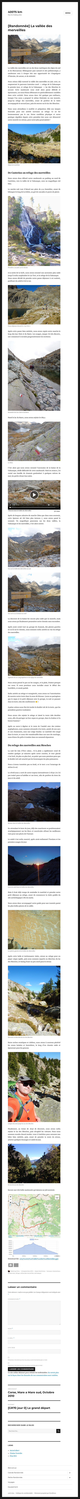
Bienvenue (12, 1468)
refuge (18, 1273)
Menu (68, 13)
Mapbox (10, 1237)
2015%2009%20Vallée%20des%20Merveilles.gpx (39, 1259)
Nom (10, 1328)
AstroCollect (14, 1450)
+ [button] (10, 1196)
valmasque (37, 1273)
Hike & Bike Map (38, 1235)
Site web (11, 1347)
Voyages (11, 1482)
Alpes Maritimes (40, 1271)
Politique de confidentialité (24, 1493)
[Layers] (57, 1197)
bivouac (49, 1271)
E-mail (11, 1338)
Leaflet (10, 1235)
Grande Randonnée (15, 1473)
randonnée (11, 1273)
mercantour (56, 1271)
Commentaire (14, 1299)
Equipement (13, 1487)
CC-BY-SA (50, 1235)
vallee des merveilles (27, 1273)
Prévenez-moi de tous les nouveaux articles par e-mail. (25, 1365)
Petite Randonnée (15, 1477)
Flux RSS (13, 1456)
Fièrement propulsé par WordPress (45, 1493)
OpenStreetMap (20, 1235)
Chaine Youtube (16, 1453)
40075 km (15, 12)
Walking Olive (15, 1271)
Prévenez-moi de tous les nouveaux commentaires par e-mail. (27, 1360)
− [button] (10, 1199)
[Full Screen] (10, 1202)
